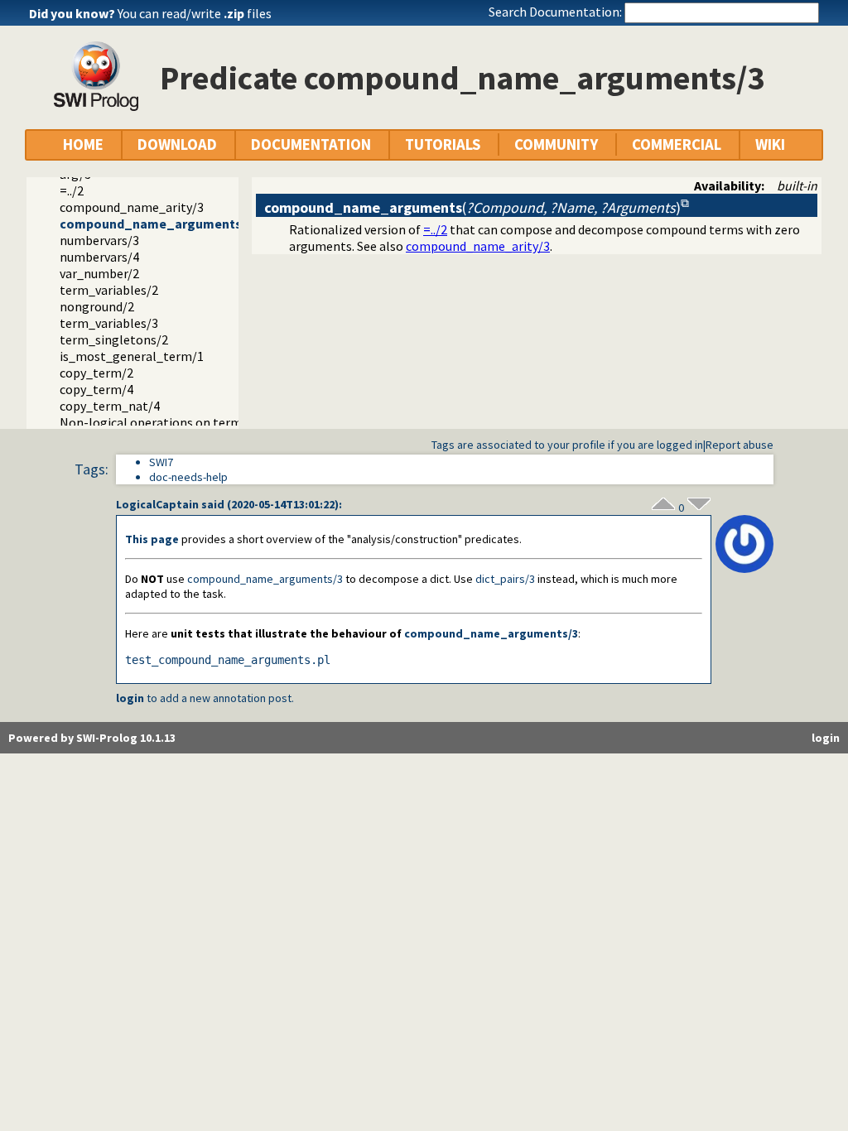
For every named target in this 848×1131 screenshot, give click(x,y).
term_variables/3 (109, 323)
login (130, 698)
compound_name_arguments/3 (156, 223)
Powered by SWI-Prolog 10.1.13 (92, 737)
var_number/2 (99, 273)
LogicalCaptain (157, 504)
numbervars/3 (99, 240)
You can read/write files (195, 13)
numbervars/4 (99, 256)
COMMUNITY (556, 144)
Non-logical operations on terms (154, 422)
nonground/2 (97, 306)
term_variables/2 (109, 290)
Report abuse (739, 444)
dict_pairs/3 (505, 578)
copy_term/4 (96, 389)
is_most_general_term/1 (132, 356)
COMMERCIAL (676, 144)
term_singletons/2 (114, 339)
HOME (83, 144)
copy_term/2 (96, 372)
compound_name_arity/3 (132, 207)
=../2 (72, 190)
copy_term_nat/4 (110, 405)
